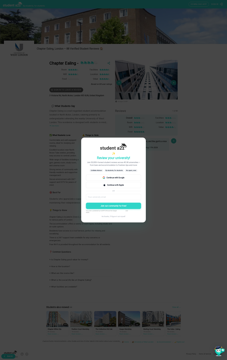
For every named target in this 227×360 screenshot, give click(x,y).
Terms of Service (133, 210)
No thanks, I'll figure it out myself (113, 216)
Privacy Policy (121, 210)
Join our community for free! (114, 206)
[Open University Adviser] (218, 351)
